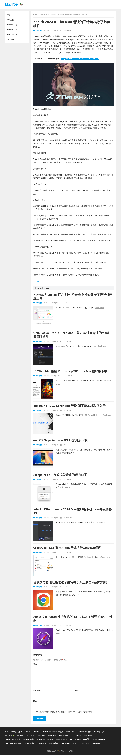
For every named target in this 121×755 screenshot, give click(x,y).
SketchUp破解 (61, 739)
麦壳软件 (20, 735)
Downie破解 (41, 743)
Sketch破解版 (64, 735)
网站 (35, 701)
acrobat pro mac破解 (45, 739)
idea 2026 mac (90, 735)
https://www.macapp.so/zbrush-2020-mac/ (80, 59)
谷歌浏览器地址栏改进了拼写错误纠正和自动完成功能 (70, 582)
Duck (47, 30)
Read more (99, 308)
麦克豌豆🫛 (9, 735)
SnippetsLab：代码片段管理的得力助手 (60, 475)
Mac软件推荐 (12, 25)
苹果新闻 (10, 20)
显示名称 (37, 690)
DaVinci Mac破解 (93, 743)
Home (35, 15)
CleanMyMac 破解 (84, 732)
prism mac (52, 735)
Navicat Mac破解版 (12, 739)
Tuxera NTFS (78, 743)
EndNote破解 (29, 743)
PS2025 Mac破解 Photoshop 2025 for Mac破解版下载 (70, 371)
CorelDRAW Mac (99, 739)
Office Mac (70, 732)
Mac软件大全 (99, 732)
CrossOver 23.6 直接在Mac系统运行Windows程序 (67, 548)
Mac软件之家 (12, 34)
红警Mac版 (77, 735)
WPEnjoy (71, 751)
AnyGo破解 (53, 743)
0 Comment (67, 30)
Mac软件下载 (12, 30)
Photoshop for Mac (32, 732)
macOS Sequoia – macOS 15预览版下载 (60, 440)
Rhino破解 (41, 735)
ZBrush (37, 281)
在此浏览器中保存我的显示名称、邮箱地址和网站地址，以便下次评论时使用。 (65, 712)
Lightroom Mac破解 (13, 743)
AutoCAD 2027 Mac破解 (80, 739)
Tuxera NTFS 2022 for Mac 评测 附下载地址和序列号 (69, 406)
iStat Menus (65, 743)
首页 (9, 15)
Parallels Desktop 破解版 (53, 732)
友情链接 (10, 39)
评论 (35, 664)
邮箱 (77, 690)
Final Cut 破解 (28, 739)
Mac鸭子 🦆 (14, 4)
